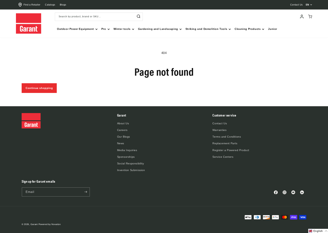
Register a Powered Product (230, 150)
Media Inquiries (127, 150)
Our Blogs (123, 136)
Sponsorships (126, 156)
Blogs (63, 4)
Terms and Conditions (226, 136)
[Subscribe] (85, 192)
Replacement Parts (224, 143)
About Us (123, 123)
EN (307, 4)
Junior (272, 28)
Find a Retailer (32, 4)
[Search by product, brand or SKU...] (138, 16)
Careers (122, 130)
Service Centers (222, 156)
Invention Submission (131, 170)
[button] (77, 29)
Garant (34, 224)
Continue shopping (39, 88)
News (120, 143)
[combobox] (99, 17)
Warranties (219, 130)
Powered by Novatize (50, 224)
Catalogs (50, 4)
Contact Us (219, 123)
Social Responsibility (130, 163)
